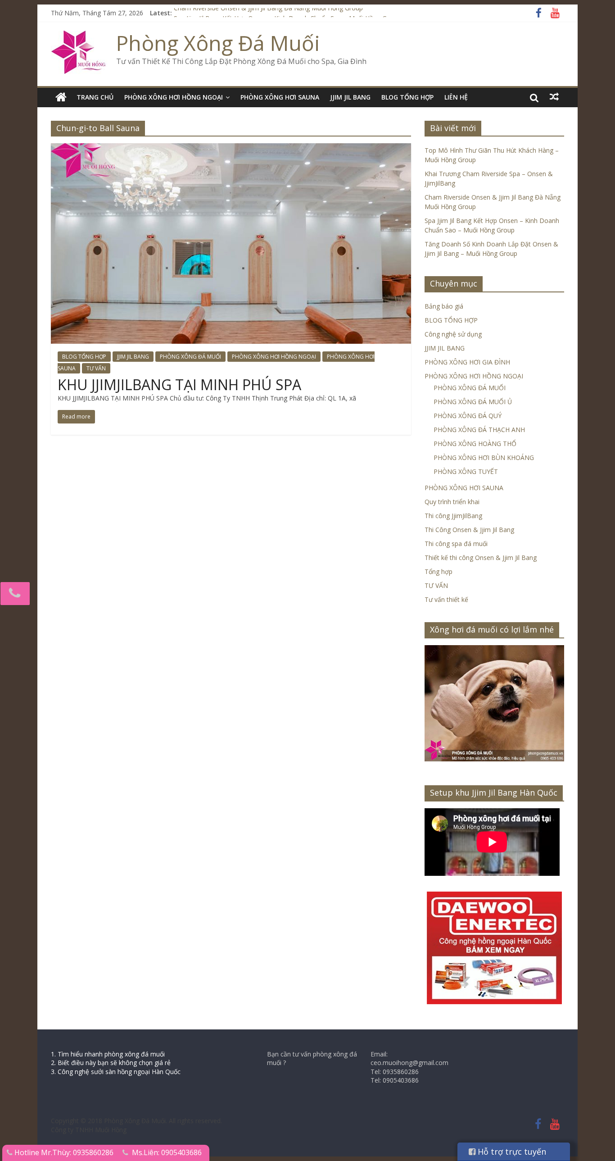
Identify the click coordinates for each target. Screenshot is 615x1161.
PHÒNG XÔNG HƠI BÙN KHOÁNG (484, 457)
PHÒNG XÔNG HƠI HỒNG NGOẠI (173, 97)
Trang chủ (95, 97)
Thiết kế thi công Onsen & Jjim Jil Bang (481, 557)
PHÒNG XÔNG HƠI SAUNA (279, 97)
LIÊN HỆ (456, 97)
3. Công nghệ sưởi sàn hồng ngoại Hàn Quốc (116, 1071)
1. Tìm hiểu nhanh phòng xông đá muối (108, 1054)
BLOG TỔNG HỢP (407, 97)
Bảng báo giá (444, 306)
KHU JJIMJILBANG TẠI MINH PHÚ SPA (179, 384)
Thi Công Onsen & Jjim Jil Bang (469, 529)
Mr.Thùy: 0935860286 (77, 1152)
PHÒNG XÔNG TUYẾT (466, 471)
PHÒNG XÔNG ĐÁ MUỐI (190, 356)
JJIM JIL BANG (350, 97)
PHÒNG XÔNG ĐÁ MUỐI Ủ (473, 401)
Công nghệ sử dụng (453, 334)
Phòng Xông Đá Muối (218, 43)
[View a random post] (554, 97)
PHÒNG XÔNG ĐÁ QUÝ (468, 415)
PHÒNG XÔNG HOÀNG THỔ (475, 443)
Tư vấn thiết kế (446, 599)
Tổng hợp (438, 571)
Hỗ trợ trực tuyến (510, 1151)
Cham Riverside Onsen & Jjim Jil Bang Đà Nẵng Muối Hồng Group (268, 13)
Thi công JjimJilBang (453, 515)
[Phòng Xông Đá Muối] (79, 36)
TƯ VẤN (96, 368)
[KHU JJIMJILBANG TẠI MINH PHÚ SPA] (231, 149)
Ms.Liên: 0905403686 (167, 1152)
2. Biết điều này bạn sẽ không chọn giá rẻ (111, 1062)
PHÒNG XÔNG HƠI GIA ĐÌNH (467, 362)
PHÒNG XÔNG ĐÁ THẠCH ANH (479, 429)
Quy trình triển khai (452, 501)
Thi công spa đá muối (456, 543)
